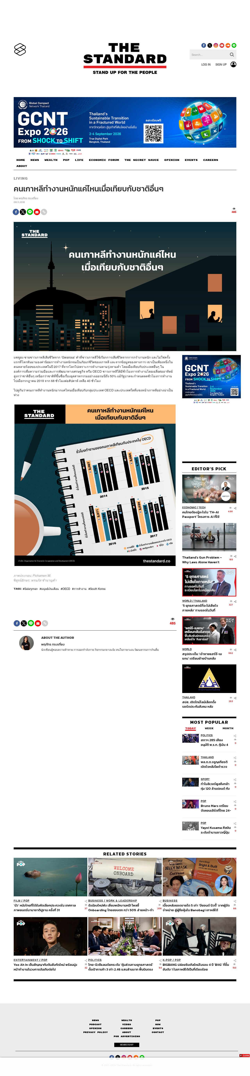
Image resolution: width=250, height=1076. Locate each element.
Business (95, 900)
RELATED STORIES (125, 854)
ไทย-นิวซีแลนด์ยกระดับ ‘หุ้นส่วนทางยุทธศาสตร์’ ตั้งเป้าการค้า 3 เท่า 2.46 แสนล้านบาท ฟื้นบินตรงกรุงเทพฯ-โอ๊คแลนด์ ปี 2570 (120, 966)
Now (158, 1024)
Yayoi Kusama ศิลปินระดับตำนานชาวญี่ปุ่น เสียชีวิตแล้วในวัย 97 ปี (216, 829)
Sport (205, 779)
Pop (158, 1020)
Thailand (200, 600)
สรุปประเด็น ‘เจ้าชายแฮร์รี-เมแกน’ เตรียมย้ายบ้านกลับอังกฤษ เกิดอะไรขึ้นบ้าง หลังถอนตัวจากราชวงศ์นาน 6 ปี (202, 656)
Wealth (126, 1020)
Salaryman (31, 589)
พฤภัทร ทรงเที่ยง (28, 198)
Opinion (95, 1028)
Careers (127, 1028)
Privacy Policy (95, 1032)
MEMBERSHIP (126, 1044)
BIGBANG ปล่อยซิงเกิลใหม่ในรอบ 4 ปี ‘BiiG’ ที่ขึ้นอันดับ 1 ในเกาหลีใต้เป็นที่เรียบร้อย (196, 966)
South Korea (97, 589)
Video (126, 1024)
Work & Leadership (121, 900)
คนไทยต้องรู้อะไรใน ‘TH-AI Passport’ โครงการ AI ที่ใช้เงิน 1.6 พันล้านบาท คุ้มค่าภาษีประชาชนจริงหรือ (201, 514)
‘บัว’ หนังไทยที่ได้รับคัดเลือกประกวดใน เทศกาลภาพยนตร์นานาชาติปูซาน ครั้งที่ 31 (45, 907)
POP (66, 160)
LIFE (79, 160)
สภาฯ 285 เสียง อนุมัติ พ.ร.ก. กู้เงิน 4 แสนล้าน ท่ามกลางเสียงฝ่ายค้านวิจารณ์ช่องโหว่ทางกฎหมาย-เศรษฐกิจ (215, 742)
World (187, 600)
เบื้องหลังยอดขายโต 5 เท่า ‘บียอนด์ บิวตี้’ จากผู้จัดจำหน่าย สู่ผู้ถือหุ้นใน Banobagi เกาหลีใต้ (196, 907)
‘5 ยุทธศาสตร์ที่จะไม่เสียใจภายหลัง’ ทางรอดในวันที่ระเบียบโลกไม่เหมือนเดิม (200, 607)
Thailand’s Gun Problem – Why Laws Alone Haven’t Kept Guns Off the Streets (202, 559)
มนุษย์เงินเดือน (50, 589)
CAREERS (210, 160)
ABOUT (21, 166)
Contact (158, 1032)
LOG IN (206, 64)
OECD (66, 589)
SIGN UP (221, 64)
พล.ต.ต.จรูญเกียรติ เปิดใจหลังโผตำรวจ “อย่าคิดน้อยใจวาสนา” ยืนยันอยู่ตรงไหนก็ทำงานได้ (216, 764)
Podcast (95, 1024)
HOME (20, 160)
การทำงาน (80, 589)
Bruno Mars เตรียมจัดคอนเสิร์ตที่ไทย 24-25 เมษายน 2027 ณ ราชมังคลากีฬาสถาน (216, 808)
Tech (202, 507)
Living (21, 178)
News (95, 1020)
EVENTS (191, 160)
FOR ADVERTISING (127, 1036)
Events (158, 1028)
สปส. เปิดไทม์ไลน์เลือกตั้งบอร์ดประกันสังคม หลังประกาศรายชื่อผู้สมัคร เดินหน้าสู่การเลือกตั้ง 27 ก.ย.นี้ (200, 704)
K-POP (167, 960)
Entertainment (26, 960)
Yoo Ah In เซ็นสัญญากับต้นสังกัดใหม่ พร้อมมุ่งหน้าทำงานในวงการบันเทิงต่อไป (45, 966)
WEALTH (51, 160)
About (126, 1032)
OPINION (171, 160)
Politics (207, 735)
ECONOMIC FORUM (104, 160)
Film (17, 900)
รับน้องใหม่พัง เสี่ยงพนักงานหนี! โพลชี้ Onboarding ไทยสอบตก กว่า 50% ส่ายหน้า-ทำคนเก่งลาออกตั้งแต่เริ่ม (121, 907)
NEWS (34, 160)
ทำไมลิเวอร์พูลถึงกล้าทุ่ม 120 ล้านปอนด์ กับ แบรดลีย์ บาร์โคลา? (215, 786)
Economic (189, 507)
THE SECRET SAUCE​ (141, 160)
